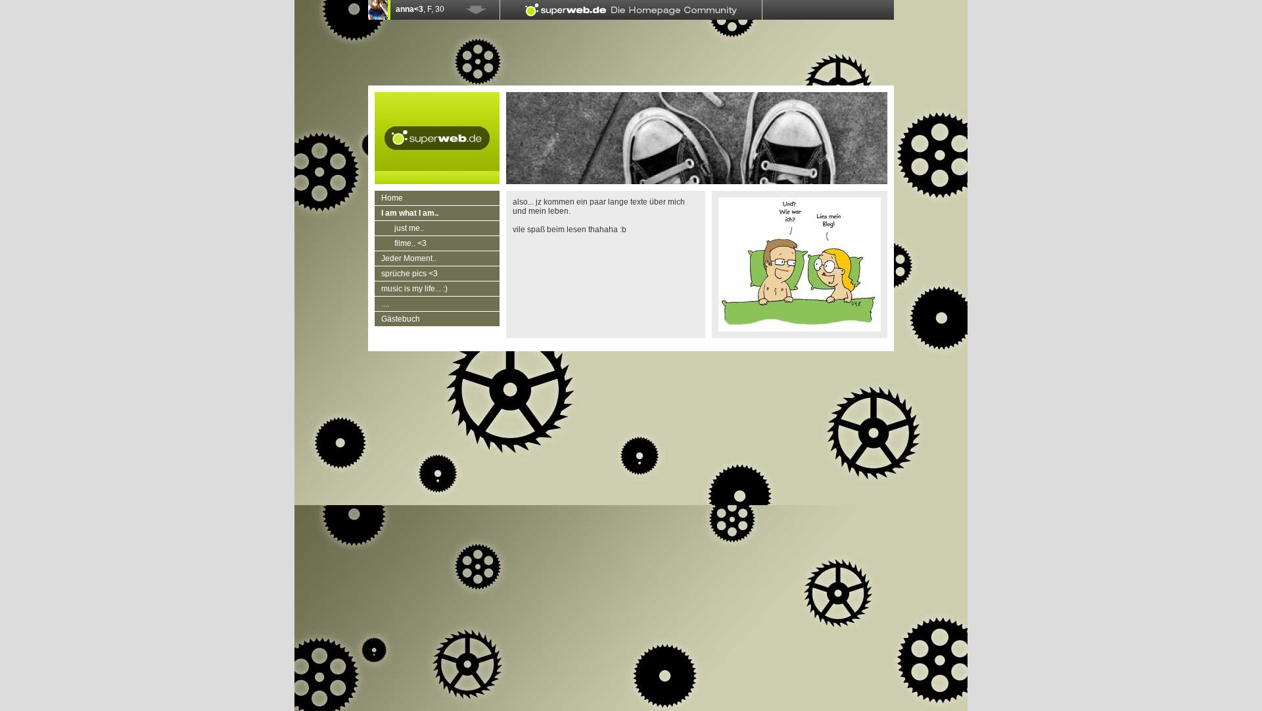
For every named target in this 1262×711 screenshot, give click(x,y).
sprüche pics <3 (409, 273)
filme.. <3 (410, 243)
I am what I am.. (409, 213)
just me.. (409, 228)
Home (392, 198)
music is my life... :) (414, 288)
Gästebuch (400, 319)
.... (385, 303)
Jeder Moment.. (408, 258)
